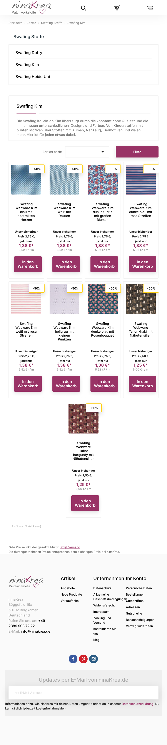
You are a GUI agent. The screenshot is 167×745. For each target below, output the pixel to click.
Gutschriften (135, 601)
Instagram (93, 659)
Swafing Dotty (28, 52)
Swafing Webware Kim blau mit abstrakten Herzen (26, 212)
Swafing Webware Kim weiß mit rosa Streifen (26, 329)
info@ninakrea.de (35, 631)
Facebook (73, 659)
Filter (137, 152)
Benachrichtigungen (140, 619)
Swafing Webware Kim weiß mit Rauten (64, 210)
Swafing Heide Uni (32, 76)
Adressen (133, 607)
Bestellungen (135, 594)
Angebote (68, 588)
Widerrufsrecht (104, 605)
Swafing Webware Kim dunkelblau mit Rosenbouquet (102, 329)
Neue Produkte (71, 594)
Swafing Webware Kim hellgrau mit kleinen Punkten (64, 331)
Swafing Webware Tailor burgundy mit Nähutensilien (83, 451)
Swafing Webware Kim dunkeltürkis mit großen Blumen (103, 212)
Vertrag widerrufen (139, 626)
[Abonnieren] (152, 692)
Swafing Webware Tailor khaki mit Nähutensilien (141, 329)
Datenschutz (102, 588)
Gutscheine (134, 613)
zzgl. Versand (70, 547)
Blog (96, 640)
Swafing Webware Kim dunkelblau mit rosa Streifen (140, 210)
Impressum (101, 611)
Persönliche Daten (139, 588)
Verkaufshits (70, 601)
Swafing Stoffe (28, 36)
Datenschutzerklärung (138, 704)
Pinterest (83, 659)
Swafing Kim (27, 64)
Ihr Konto (136, 578)
